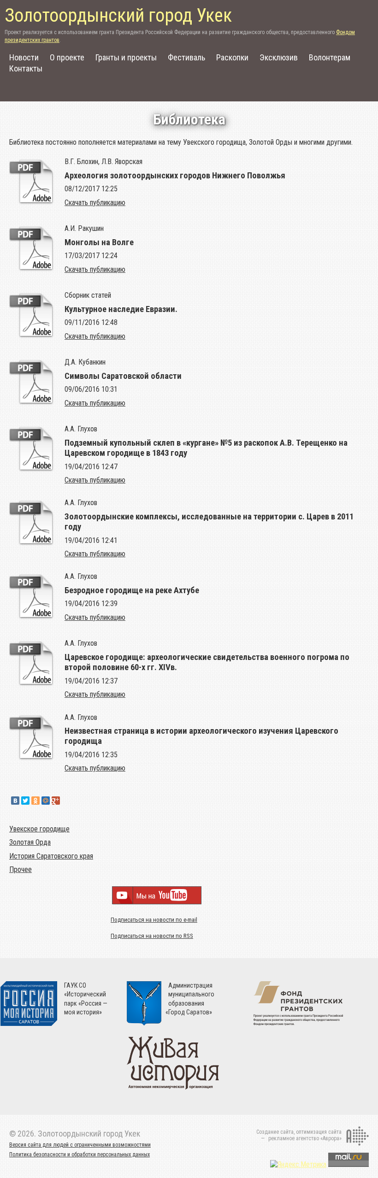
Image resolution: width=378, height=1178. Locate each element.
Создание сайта (275, 1132)
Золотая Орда (30, 842)
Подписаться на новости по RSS (152, 935)
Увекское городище (39, 829)
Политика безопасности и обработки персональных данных (79, 1154)
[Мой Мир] (45, 800)
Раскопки (232, 57)
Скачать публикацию (95, 202)
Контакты (25, 68)
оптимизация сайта (319, 1132)
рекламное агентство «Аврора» (305, 1138)
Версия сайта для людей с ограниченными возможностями (80, 1145)
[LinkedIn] (66, 800)
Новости (24, 57)
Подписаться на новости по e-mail (154, 919)
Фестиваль (186, 57)
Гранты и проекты (126, 57)
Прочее (20, 869)
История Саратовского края (51, 856)
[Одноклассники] (35, 800)
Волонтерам (329, 57)
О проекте (67, 57)
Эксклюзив (279, 57)
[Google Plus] (56, 800)
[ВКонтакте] (15, 800)
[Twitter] (25, 800)
